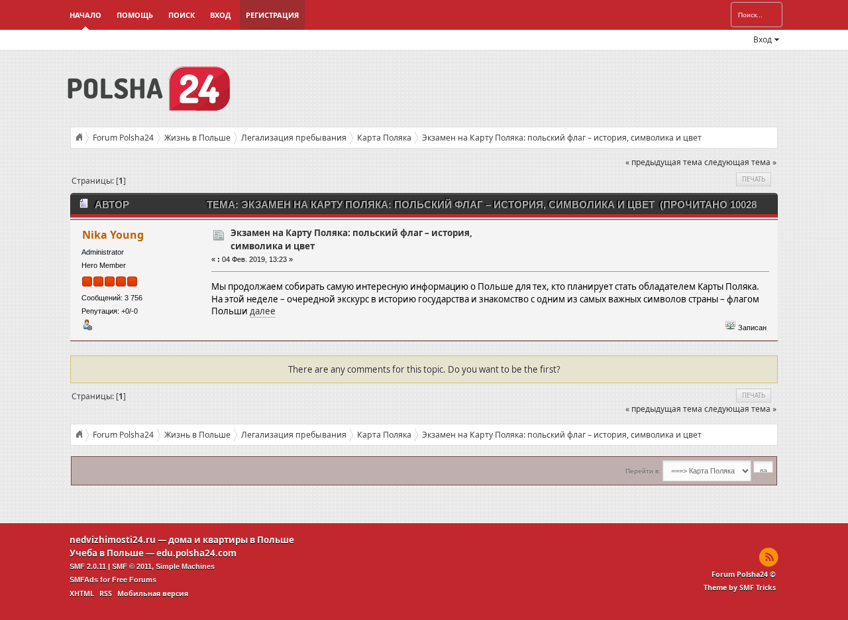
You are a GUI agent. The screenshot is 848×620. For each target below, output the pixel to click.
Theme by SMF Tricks (740, 587)
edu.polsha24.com (196, 553)
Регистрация (272, 15)
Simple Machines (185, 566)
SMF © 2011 (132, 566)
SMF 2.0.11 (88, 566)
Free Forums (134, 580)
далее (263, 311)
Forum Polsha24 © (744, 574)
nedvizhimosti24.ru (113, 540)
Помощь (135, 15)
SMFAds (84, 580)
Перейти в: (643, 471)
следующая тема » (740, 162)
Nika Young (113, 234)
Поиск (181, 15)
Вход (220, 15)
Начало (85, 15)
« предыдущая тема (663, 162)
